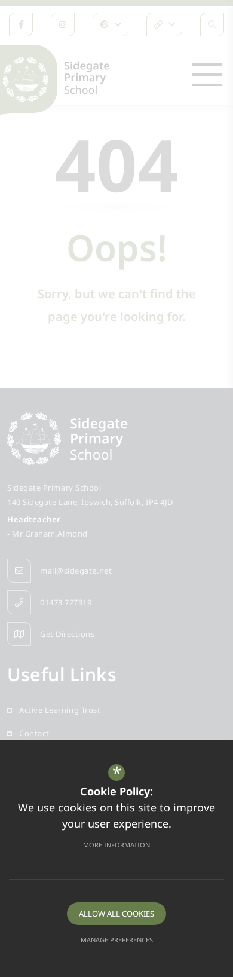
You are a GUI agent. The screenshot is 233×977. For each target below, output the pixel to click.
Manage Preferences (117, 939)
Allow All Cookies (116, 913)
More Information (116, 844)
